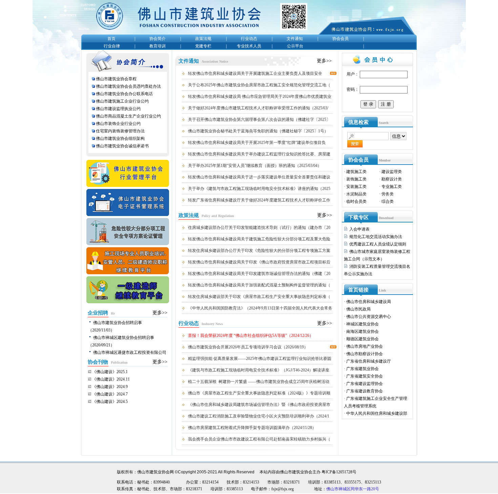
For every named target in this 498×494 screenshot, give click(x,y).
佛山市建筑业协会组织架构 (120, 138)
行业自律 (112, 46)
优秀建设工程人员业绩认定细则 (377, 244)
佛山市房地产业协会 (364, 346)
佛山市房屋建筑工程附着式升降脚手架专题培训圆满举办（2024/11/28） (252, 427)
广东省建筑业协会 (362, 368)
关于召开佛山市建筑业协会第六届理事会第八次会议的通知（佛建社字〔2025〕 (259, 119)
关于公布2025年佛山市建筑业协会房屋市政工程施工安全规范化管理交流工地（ (259, 85)
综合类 (387, 201)
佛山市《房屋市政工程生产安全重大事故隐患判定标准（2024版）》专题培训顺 (259, 393)
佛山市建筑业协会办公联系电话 (124, 93)
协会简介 (157, 38)
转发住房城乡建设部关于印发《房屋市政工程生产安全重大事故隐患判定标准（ (259, 296)
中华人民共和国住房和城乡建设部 (376, 413)
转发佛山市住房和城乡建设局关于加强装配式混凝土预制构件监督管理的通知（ (259, 285)
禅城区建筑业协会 (362, 324)
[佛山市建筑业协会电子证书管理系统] (127, 216)
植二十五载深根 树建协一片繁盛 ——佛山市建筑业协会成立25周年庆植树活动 (258, 381)
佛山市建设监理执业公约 (118, 108)
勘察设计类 (391, 179)
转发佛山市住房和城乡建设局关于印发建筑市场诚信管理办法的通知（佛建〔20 (259, 273)
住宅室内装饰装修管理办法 (121, 131)
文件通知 (295, 38)
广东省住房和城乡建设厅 (368, 361)
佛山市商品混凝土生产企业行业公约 (128, 116)
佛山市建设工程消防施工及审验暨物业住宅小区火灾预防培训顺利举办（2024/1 (258, 416)
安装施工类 (356, 186)
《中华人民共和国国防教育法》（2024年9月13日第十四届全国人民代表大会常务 (260, 308)
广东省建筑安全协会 (364, 376)
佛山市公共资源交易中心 (368, 316)
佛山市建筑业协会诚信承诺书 (122, 146)
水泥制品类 (356, 194)
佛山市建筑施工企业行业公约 (122, 101)
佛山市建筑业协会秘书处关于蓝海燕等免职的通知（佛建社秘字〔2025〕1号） (258, 131)
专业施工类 (391, 186)
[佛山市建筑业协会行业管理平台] (127, 187)
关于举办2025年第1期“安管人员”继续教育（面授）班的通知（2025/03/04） (254, 165)
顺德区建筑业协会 (362, 339)
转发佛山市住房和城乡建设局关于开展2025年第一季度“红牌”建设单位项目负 (257, 142)
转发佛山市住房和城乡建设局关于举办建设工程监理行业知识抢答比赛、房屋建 (259, 154)
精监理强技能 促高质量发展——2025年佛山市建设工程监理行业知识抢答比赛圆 (259, 358)
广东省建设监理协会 (364, 383)
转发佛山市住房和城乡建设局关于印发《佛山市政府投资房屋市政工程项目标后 (259, 262)
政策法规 (203, 38)
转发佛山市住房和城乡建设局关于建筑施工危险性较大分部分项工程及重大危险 (259, 239)
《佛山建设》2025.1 (110, 371)
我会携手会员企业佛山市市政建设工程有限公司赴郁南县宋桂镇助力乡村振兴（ (259, 439)
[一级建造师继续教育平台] (127, 304)
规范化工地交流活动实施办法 (375, 236)
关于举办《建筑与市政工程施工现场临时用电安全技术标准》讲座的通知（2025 (259, 188)
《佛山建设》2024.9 (110, 386)
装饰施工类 (356, 179)
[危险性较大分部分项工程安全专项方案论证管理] (127, 245)
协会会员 (340, 38)
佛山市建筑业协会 (296, 472)
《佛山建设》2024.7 (110, 394)
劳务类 (387, 194)
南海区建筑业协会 (362, 331)
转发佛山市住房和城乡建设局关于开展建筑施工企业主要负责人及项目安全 (255, 73)
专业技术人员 (249, 46)
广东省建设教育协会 (364, 391)
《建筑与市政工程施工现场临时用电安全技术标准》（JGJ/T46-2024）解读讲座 (258, 370)
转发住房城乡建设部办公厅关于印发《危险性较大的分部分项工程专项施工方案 (259, 250)
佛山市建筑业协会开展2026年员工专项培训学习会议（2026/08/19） (248, 347)
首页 (111, 38)
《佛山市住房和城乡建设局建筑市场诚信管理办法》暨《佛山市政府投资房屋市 (259, 404)
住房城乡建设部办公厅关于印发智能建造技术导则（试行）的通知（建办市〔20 (259, 227)
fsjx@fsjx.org (282, 489)
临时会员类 (356, 201)
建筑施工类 (356, 171)
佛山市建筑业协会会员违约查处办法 (128, 86)
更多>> (159, 312)
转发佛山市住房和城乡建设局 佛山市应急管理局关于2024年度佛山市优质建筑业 (259, 96)
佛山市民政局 (358, 309)
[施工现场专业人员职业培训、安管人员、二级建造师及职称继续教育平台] (127, 275)
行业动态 (249, 38)
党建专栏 (203, 46)
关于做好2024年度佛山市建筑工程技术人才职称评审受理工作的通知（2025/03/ (258, 108)
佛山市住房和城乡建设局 (368, 301)
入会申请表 (359, 229)
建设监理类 (391, 171)
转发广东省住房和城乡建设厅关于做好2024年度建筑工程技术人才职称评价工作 (259, 200)
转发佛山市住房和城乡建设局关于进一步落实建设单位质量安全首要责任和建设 (259, 177)
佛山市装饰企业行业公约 (118, 123)
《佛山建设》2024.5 (110, 401)
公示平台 (295, 46)
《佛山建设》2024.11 (111, 379)
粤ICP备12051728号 (338, 472)
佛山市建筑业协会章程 (116, 79)
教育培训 (157, 46)
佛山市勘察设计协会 (364, 353)
